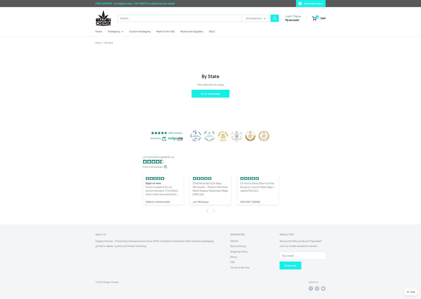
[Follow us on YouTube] (323, 288)
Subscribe (290, 265)
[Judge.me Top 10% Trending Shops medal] (264, 136)
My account (292, 20)
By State (109, 42)
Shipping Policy (239, 251)
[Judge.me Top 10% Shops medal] (250, 136)
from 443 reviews (153, 166)
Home (98, 31)
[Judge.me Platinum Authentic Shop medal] (209, 136)
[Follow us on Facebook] (311, 288)
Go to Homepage (210, 93)
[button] (208, 211)
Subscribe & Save (313, 3)
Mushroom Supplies (191, 31)
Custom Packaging (139, 31)
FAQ (232, 262)
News (233, 256)
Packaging (114, 31)
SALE (212, 31)
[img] (212, 161)
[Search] (275, 18)
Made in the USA (165, 31)
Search (234, 240)
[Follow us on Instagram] (317, 288)
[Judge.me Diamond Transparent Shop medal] (195, 136)
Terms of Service (240, 267)
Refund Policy (238, 246)
